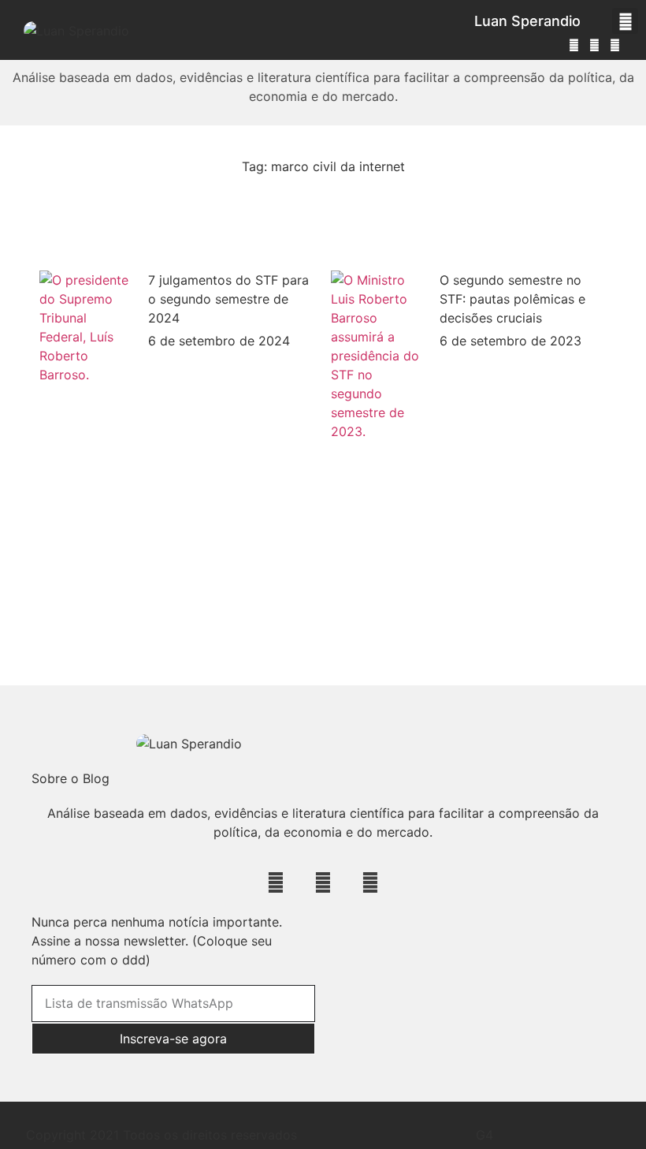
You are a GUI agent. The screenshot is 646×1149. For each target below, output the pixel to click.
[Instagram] (573, 45)
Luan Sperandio (527, 21)
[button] (625, 21)
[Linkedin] (615, 45)
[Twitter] (595, 45)
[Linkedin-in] (322, 882)
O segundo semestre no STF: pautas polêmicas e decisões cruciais (512, 299)
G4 (484, 1135)
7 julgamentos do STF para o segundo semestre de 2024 (228, 299)
